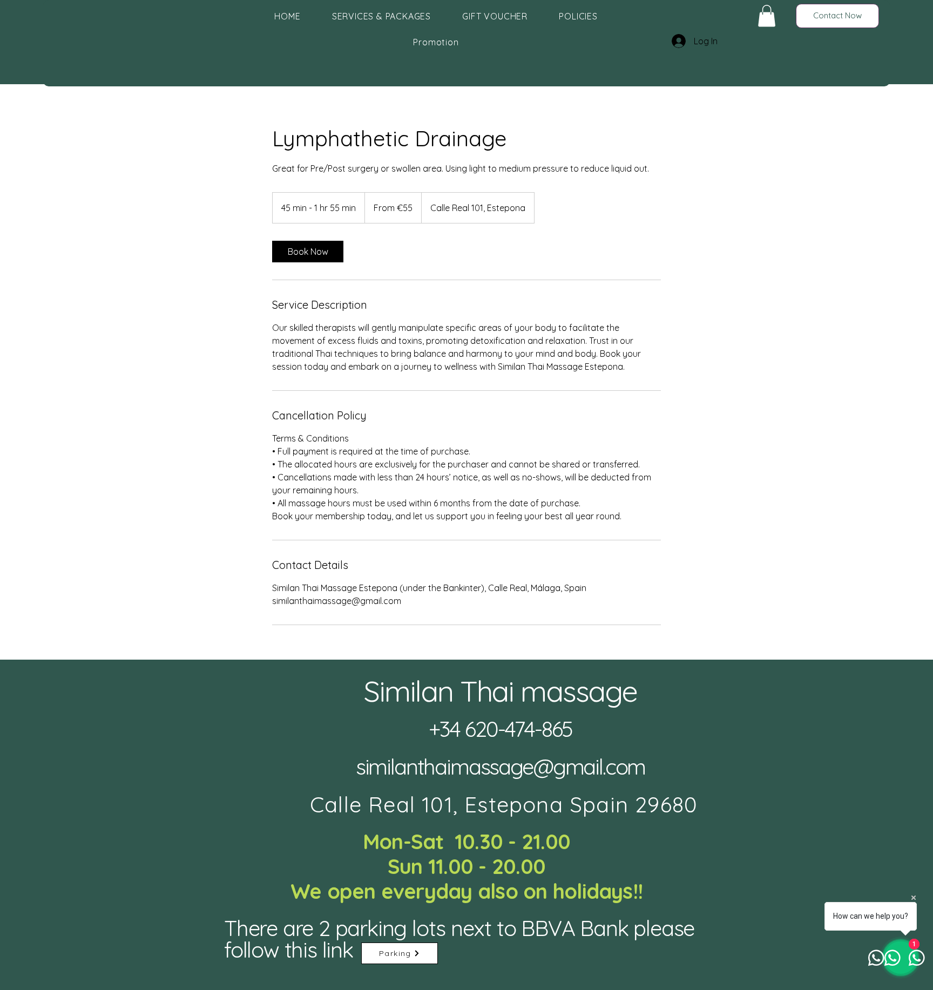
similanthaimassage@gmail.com (501, 766)
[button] (767, 16)
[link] (307, 251)
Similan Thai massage (500, 691)
